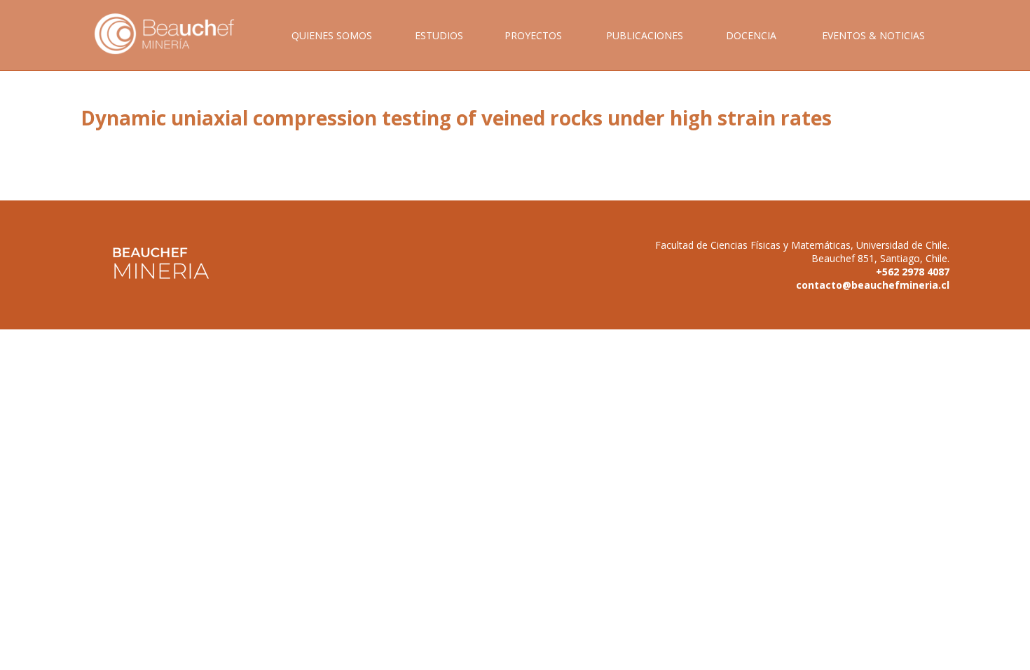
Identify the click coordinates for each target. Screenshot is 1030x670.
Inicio (174, 49)
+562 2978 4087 (912, 271)
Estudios (439, 35)
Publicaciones (644, 35)
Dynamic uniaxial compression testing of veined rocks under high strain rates (456, 117)
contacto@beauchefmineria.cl (872, 285)
